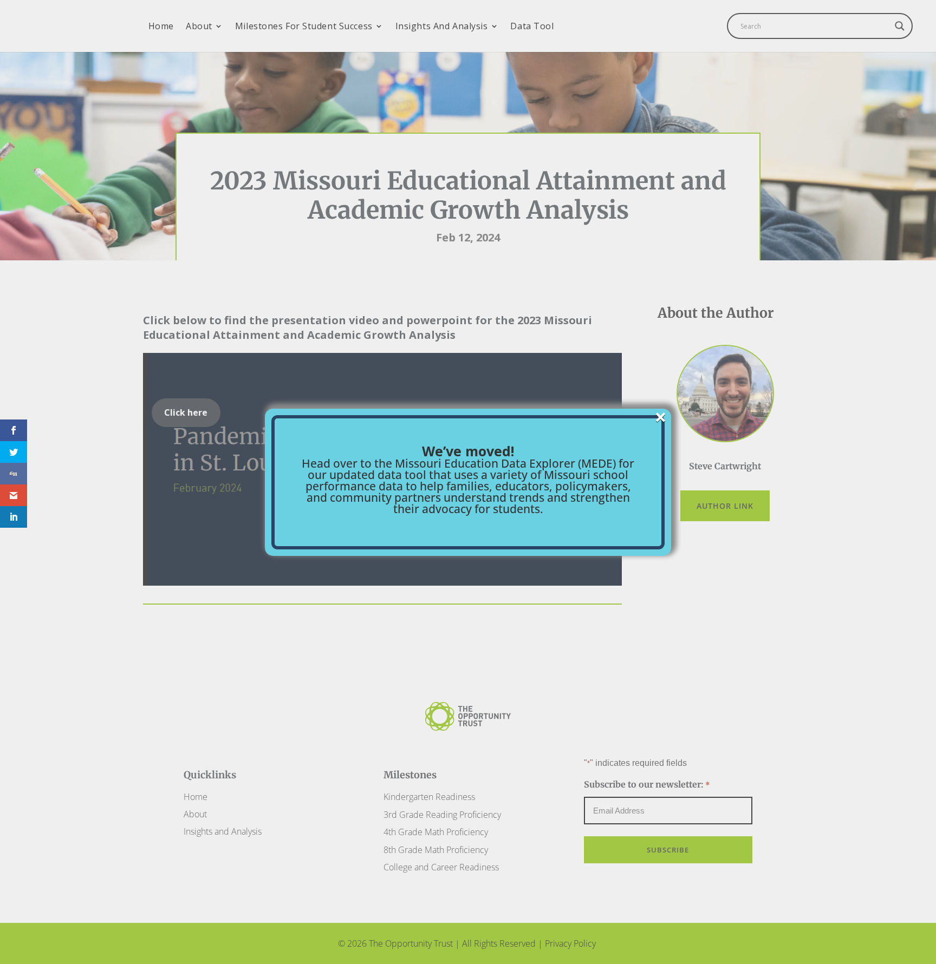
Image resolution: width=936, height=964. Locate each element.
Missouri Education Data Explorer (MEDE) (505, 463)
